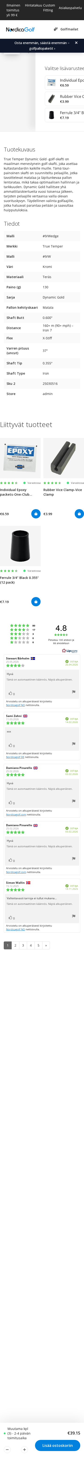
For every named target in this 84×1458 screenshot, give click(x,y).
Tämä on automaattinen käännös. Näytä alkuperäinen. (40, 679)
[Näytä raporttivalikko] (74, 692)
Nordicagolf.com (16, 814)
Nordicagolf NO (15, 705)
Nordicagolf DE (15, 757)
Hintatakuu (33, 5)
